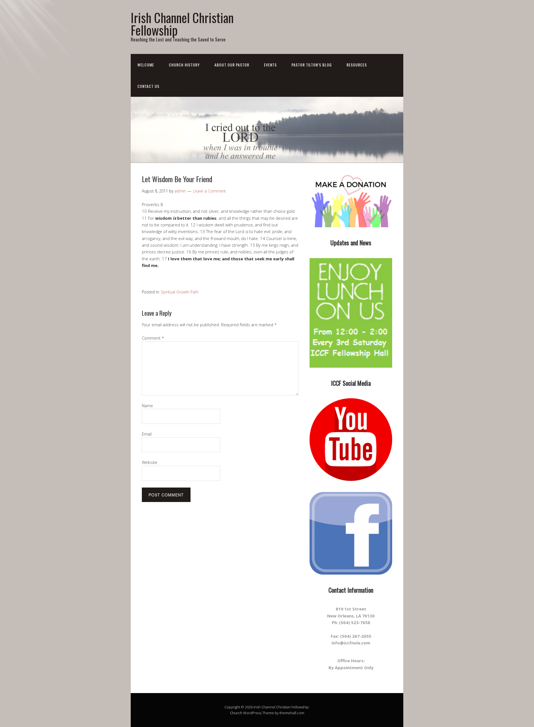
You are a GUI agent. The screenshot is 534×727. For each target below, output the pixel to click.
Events (270, 65)
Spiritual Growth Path (180, 292)
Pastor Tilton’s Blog (311, 65)
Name (147, 405)
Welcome (145, 65)
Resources (357, 65)
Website (149, 462)
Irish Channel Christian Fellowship (182, 23)
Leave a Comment (209, 191)
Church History (184, 65)
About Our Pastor (231, 65)
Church (236, 712)
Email (147, 434)
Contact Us (148, 86)
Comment (153, 338)
